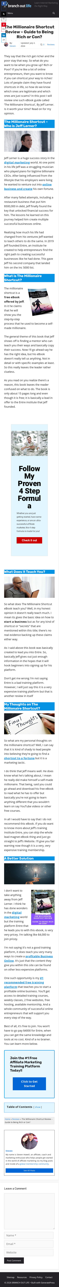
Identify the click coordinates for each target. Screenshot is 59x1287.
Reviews (51, 44)
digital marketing (17, 162)
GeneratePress (48, 1282)
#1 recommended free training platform (24, 982)
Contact (48, 1277)
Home (7, 1119)
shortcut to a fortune (19, 758)
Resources (22, 1277)
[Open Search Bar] (53, 13)
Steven (13, 46)
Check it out (29, 540)
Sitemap (10, 1277)
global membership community (34, 1164)
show (37, 1107)
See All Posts (29, 1170)
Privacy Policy (36, 1277)
